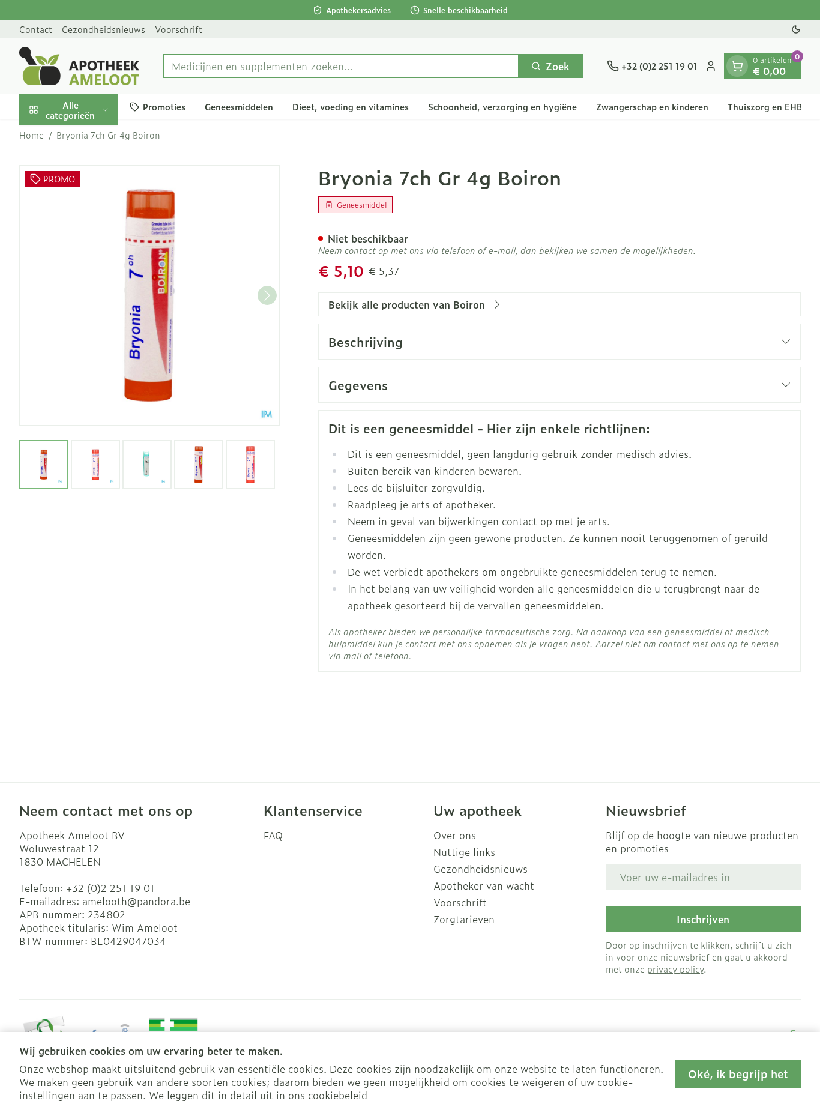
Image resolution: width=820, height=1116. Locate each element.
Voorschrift (178, 29)
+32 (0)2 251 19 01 (110, 888)
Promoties (164, 106)
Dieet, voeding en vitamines (350, 106)
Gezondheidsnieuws (103, 29)
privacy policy (675, 968)
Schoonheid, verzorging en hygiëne (502, 106)
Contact (35, 29)
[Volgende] (267, 295)
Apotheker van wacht (483, 885)
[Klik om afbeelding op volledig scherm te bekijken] (149, 295)
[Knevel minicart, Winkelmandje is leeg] (737, 66)
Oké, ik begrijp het (738, 1074)
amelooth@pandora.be (136, 901)
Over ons (454, 835)
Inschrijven (703, 919)
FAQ (273, 835)
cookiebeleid (337, 1095)
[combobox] (341, 66)
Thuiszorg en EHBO (768, 106)
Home (31, 135)
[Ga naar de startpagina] (79, 66)
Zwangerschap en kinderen (652, 106)
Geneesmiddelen (239, 106)
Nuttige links (464, 851)
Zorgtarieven (464, 919)
